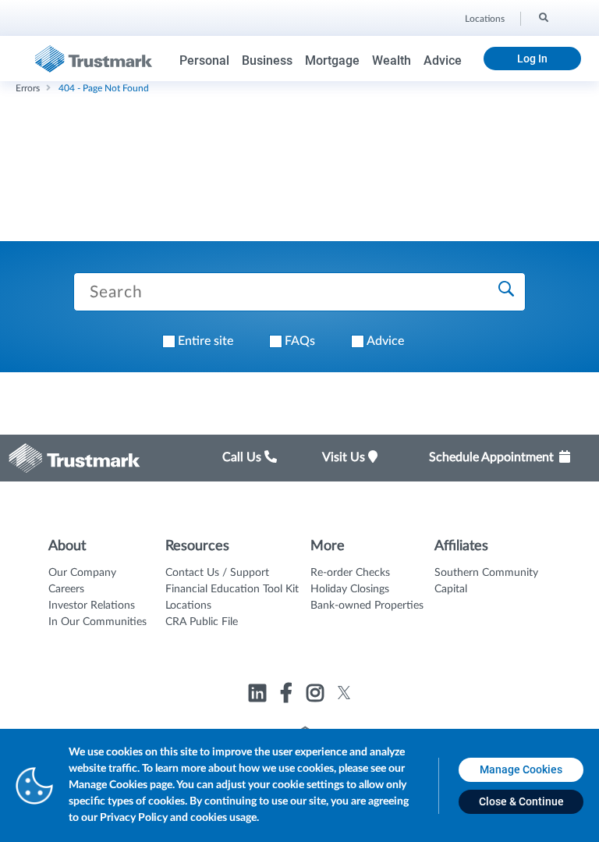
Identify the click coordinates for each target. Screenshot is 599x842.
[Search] (542, 16)
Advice (443, 60)
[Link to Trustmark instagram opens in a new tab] (317, 695)
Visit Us (345, 457)
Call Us (243, 457)
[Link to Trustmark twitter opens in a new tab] (344, 692)
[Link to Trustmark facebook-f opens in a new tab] (288, 695)
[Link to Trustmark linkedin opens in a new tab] (259, 695)
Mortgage (332, 60)
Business (267, 60)
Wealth (391, 60)
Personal (204, 60)
